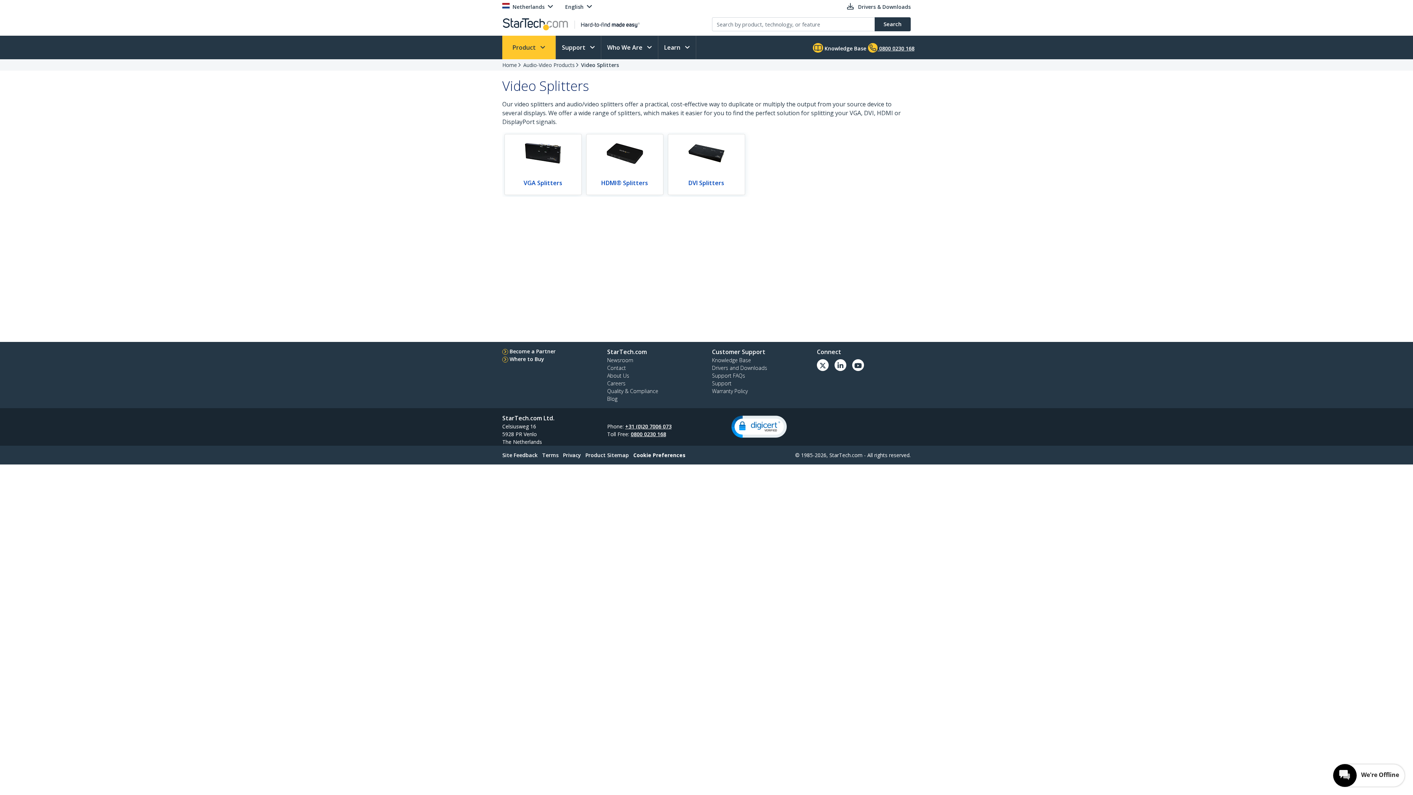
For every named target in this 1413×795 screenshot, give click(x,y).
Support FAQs (728, 375)
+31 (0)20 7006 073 (648, 426)
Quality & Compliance (632, 391)
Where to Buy (527, 359)
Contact (616, 367)
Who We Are (625, 47)
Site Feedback (520, 455)
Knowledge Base (844, 48)
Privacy (572, 455)
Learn (673, 47)
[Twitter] (823, 365)
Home (509, 64)
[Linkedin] (840, 365)
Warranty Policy (730, 391)
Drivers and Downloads (739, 367)
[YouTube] (858, 365)
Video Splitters (600, 64)
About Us (618, 375)
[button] (759, 427)
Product (525, 47)
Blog (612, 398)
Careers (616, 383)
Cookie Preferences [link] (659, 455)
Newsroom (620, 360)
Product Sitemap (607, 455)
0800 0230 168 (648, 434)
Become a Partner (533, 351)
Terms (550, 455)
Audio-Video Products (549, 64)
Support (574, 47)
